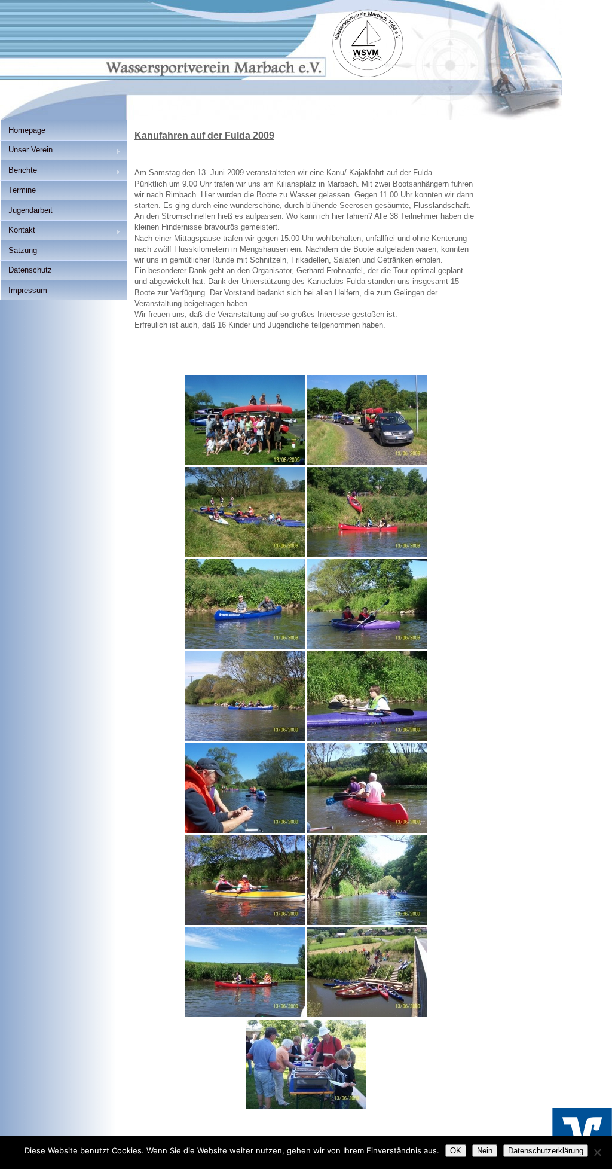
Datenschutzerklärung (545, 1150)
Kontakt (17, 231)
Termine (22, 189)
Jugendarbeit (30, 210)
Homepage (26, 130)
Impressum (27, 290)
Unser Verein (26, 151)
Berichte (18, 171)
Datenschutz (30, 269)
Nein (484, 1150)
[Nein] (597, 1152)
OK (455, 1150)
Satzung (22, 250)
